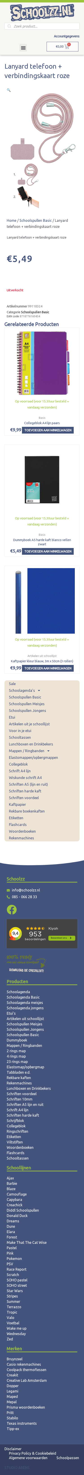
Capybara (14, 1200)
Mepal (12, 1402)
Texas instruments (22, 1423)
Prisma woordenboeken (26, 1407)
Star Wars (15, 1291)
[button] (23, 47)
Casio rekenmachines (24, 1364)
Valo (10, 1318)
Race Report (16, 1269)
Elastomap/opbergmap (25, 1067)
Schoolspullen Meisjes (27, 704)
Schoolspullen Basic (25, 697)
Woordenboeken (22, 831)
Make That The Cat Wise (27, 1242)
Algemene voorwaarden (28, 1458)
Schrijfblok (15, 1121)
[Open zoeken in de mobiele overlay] (42, 26)
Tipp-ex (13, 1429)
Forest (12, 1237)
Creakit (12, 1375)
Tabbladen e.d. (18, 1072)
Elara (11, 1232)
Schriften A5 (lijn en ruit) (28, 784)
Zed (10, 1339)
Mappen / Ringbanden (26, 751)
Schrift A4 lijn (20, 771)
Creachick (14, 1205)
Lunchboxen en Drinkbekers (31, 744)
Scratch (13, 1275)
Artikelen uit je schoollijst (29, 724)
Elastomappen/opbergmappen (33, 757)
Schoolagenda (18, 992)
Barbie (12, 1183)
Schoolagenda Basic (23, 997)
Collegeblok (18, 764)
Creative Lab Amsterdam (27, 1380)
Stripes (12, 1296)
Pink (10, 1253)
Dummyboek (17, 1040)
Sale (12, 684)
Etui (12, 717)
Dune (11, 1226)
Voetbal (13, 1323)
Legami (12, 1391)
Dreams (13, 1221)
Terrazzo (14, 1307)
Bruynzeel (14, 1359)
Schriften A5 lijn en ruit (25, 1105)
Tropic (12, 1312)
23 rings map (17, 1062)
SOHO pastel (17, 1280)
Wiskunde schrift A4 (25, 778)
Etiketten (16, 818)
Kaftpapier (17, 804)
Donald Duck (17, 1216)
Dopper (13, 1386)
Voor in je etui (20, 731)
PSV (10, 1264)
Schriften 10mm (19, 1099)
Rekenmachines (21, 838)
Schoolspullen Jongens (27, 711)
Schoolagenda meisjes (25, 1003)
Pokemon (14, 1259)
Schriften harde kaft (25, 791)
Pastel (12, 1248)
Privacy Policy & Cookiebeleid (32, 1453)
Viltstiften (15, 1142)
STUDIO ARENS (17, 1468)
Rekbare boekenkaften (27, 811)
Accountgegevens (67, 36)
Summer (13, 1301)
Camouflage (17, 1194)
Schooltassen (20, 737)
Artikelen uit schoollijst (25, 1019)
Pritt (10, 1413)
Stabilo (12, 1418)
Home (11, 220)
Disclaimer (13, 1449)
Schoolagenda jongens (25, 1008)
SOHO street (17, 1285)
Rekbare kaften (19, 1078)
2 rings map (16, 1051)
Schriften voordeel (24, 798)
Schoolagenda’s (22, 690)
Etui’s (11, 1013)
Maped (12, 1397)
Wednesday (16, 1334)
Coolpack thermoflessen (26, 1370)
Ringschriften (17, 1131)
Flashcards (18, 825)
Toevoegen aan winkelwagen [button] (47, 430)
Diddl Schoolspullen (23, 1210)
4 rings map (16, 1056)
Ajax (10, 1178)
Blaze (11, 1189)
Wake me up (16, 1328)
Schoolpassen (67, 1458)
